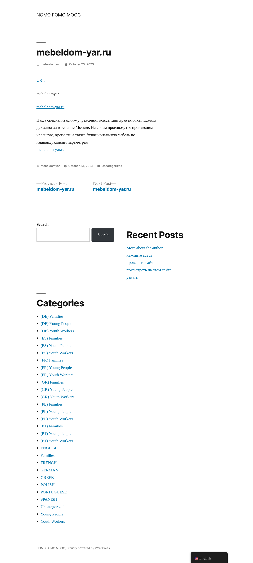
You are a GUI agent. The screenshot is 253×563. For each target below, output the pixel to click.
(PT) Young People (56, 433)
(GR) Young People (57, 389)
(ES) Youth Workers (57, 353)
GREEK (47, 477)
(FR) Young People (56, 367)
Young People (52, 514)
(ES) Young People (56, 345)
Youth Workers (53, 521)
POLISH (48, 484)
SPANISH (49, 499)
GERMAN (49, 470)
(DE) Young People (56, 323)
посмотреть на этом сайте (149, 270)
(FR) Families (52, 360)
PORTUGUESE (54, 492)
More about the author (144, 248)
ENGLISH (49, 448)
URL (40, 80)
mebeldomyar (50, 64)
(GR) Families (52, 382)
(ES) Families (52, 338)
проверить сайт (139, 262)
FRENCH (49, 462)
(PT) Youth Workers (57, 440)
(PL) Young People (56, 411)
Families (48, 455)
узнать (132, 277)
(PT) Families (52, 426)
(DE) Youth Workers (57, 331)
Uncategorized (112, 166)
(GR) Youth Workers (57, 396)
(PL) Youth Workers (57, 418)
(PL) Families (52, 404)
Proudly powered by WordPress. (88, 548)
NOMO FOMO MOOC (58, 15)
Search (42, 224)
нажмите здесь (139, 255)
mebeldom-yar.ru (50, 107)
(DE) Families (52, 316)
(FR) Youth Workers (57, 374)
